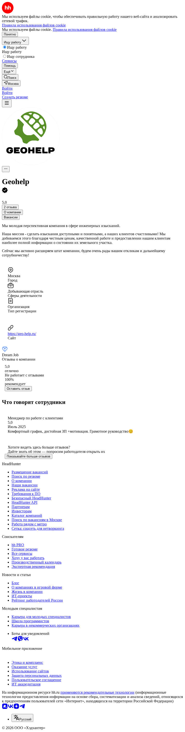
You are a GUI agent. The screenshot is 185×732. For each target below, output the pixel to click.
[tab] (12, 212)
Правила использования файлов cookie (85, 29)
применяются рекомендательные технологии (97, 692)
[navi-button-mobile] (7, 103)
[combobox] (22, 718)
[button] (7, 88)
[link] (10, 77)
